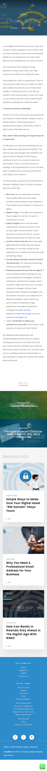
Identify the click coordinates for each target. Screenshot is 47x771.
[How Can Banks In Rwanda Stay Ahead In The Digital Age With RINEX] (23, 619)
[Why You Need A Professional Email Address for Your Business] (23, 556)
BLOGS (23, 15)
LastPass (27, 310)
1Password (19, 313)
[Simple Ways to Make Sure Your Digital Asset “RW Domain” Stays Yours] (23, 492)
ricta (15, 28)
